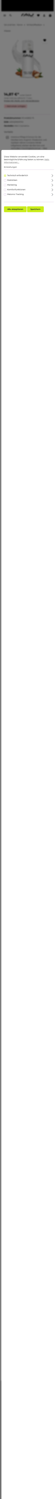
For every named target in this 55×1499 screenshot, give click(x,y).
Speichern (35, 209)
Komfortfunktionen (16, 189)
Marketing (12, 185)
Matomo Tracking (15, 194)
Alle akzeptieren (15, 209)
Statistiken (12, 180)
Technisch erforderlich (17, 175)
